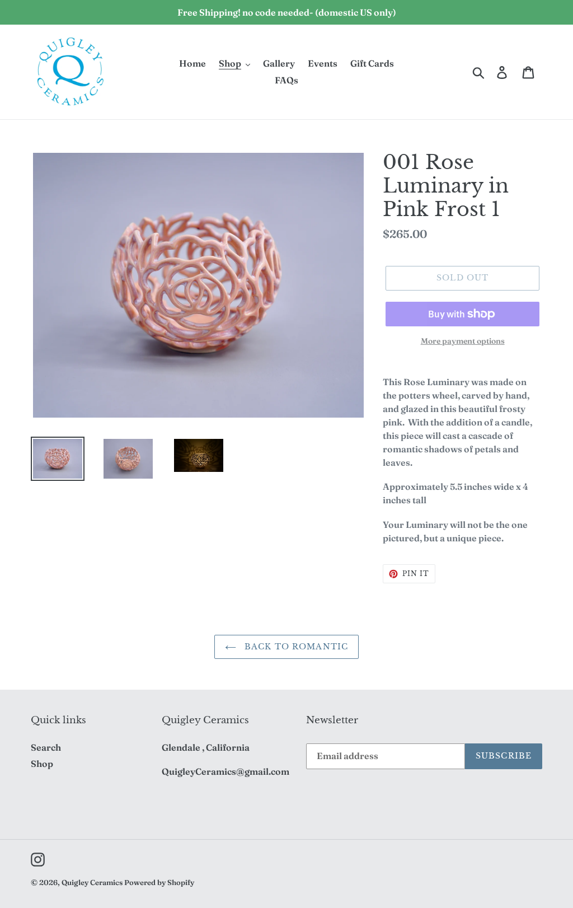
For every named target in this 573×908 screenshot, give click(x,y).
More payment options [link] (463, 341)
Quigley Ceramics (92, 882)
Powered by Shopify (159, 882)
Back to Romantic (295, 647)
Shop (42, 763)
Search (46, 747)
